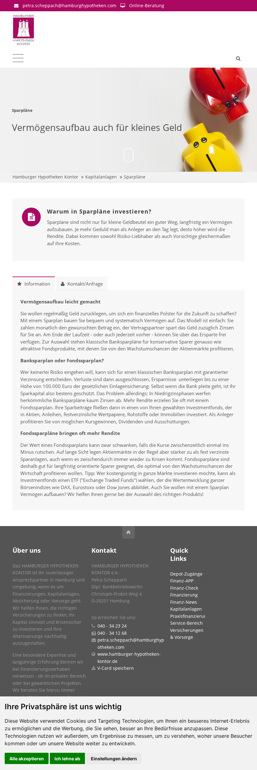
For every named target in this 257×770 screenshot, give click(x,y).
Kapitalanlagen (101, 177)
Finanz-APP (181, 581)
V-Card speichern (115, 668)
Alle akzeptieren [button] (26, 758)
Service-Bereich (186, 623)
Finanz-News (183, 602)
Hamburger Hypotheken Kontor (45, 177)
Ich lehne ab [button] (67, 758)
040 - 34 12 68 (112, 633)
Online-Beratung (146, 5)
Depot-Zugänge (186, 574)
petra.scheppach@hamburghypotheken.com (69, 5)
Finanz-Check (184, 588)
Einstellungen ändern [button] (114, 758)
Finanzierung (184, 595)
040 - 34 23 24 (112, 626)
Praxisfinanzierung (189, 616)
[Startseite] (48, 30)
